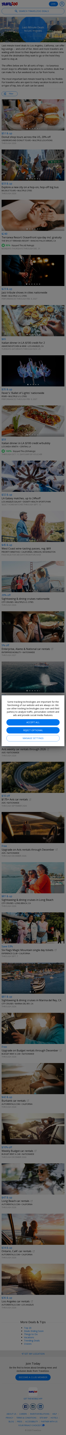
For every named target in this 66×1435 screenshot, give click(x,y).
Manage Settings (33, 738)
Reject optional (33, 730)
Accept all (33, 722)
